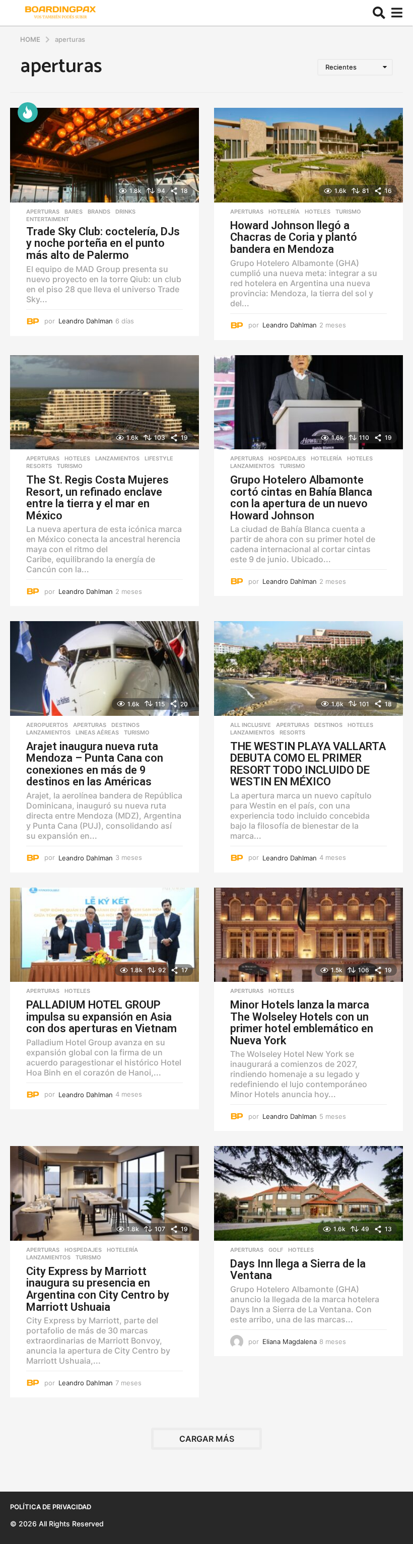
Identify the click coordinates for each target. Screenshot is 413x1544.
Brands (99, 212)
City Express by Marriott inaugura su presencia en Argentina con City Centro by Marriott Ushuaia (97, 1289)
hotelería (284, 212)
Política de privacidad (50, 1507)
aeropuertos (47, 725)
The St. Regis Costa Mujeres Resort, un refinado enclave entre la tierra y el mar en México (97, 498)
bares (73, 212)
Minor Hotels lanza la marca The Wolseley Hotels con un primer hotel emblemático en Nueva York (301, 1022)
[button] (379, 13)
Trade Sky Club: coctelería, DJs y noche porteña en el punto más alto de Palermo (103, 243)
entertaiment (47, 219)
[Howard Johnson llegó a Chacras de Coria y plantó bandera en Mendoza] (308, 155)
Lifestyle (159, 458)
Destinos (125, 725)
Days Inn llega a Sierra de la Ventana (298, 1269)
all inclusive (250, 725)
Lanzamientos (117, 458)
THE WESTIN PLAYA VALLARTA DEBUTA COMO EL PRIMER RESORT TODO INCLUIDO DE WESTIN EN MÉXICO (308, 764)
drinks (125, 212)
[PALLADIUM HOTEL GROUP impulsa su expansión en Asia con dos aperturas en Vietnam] (104, 935)
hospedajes (287, 458)
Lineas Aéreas (97, 732)
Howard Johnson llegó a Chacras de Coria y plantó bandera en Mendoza (293, 237)
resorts (39, 466)
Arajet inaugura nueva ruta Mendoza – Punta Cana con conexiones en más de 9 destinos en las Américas (94, 764)
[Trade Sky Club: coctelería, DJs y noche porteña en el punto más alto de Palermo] (104, 155)
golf (275, 1250)
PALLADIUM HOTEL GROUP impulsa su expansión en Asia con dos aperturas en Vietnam (101, 1016)
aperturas (42, 212)
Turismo (348, 212)
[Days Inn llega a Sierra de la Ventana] (308, 1193)
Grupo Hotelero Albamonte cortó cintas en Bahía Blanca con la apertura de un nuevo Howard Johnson (301, 498)
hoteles (317, 212)
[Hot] (28, 112)
